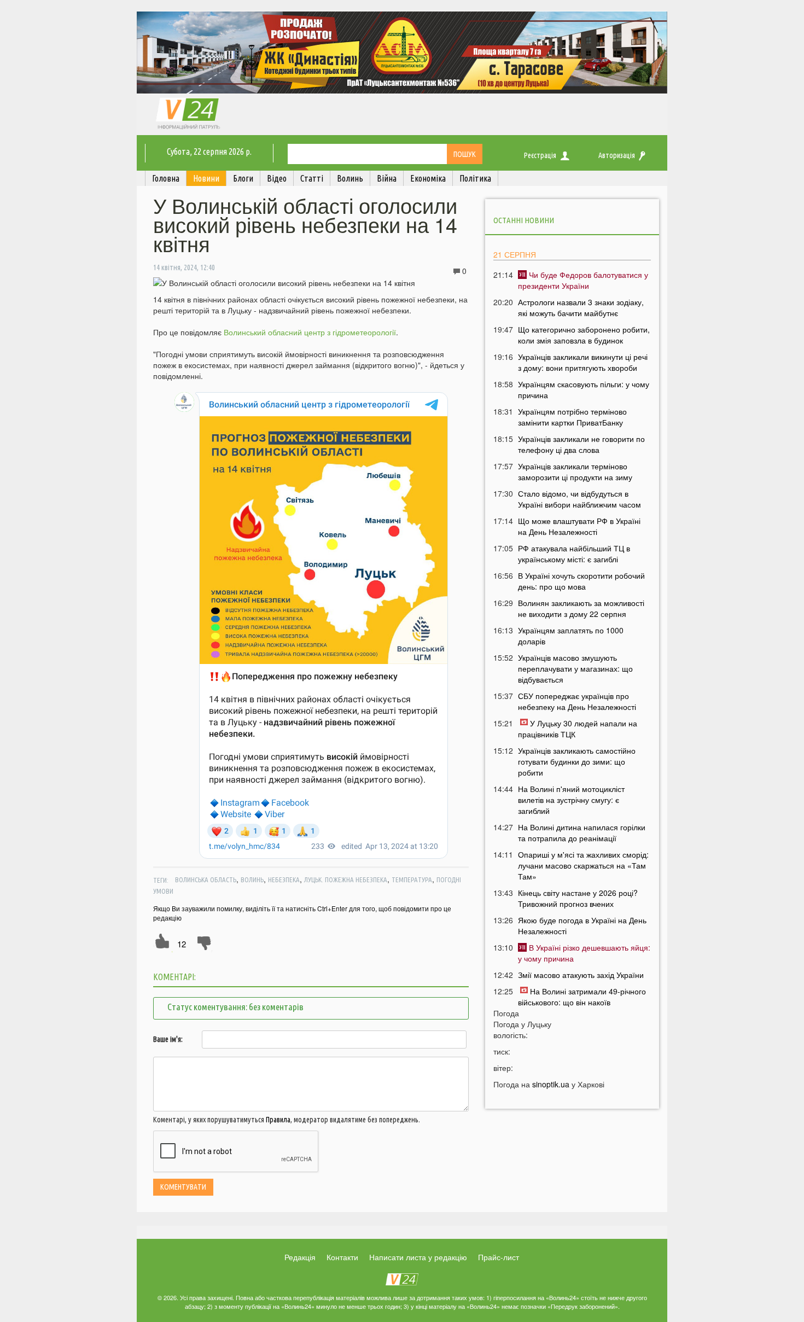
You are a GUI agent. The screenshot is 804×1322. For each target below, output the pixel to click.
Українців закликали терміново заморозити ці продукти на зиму (575, 471)
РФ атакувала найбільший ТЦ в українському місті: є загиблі (574, 553)
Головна (165, 178)
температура (412, 879)
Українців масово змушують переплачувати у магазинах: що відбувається (575, 668)
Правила (278, 1119)
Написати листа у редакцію (418, 1256)
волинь (252, 879)
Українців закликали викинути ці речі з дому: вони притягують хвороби (583, 362)
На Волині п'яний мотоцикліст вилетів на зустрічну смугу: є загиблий (571, 799)
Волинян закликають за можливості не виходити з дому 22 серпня (581, 608)
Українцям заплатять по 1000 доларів (571, 636)
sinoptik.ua (550, 1084)
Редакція (300, 1256)
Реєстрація (540, 155)
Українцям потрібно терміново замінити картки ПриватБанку (572, 417)
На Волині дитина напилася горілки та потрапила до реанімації (581, 832)
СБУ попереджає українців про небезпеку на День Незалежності (577, 701)
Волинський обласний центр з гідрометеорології (310, 332)
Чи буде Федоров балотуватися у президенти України (583, 280)
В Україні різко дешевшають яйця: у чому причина (584, 953)
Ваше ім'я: (168, 1039)
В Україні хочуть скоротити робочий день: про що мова (581, 581)
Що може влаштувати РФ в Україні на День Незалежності (579, 526)
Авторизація (616, 155)
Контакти (342, 1256)
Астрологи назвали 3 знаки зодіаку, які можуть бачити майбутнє (581, 307)
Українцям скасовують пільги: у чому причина (583, 389)
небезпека (284, 879)
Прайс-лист (498, 1256)
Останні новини (523, 220)
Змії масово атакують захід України (581, 974)
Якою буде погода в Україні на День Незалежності (582, 925)
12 (181, 944)
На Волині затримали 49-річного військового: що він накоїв (582, 996)
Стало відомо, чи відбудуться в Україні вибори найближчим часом (579, 499)
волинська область (205, 879)
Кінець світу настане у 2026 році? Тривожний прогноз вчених (578, 898)
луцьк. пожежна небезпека (345, 879)
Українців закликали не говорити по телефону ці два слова (581, 444)
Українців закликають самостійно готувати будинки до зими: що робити (577, 761)
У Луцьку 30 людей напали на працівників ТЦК (577, 728)
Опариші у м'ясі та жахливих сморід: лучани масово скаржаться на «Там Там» (583, 865)
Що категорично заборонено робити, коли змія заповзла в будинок (584, 335)
